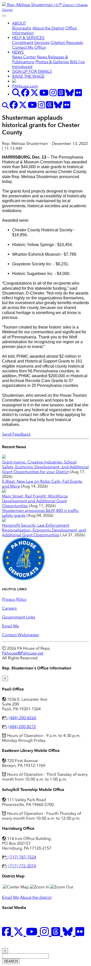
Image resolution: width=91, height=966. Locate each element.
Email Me (10, 626)
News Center (24, 57)
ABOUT (19, 23)
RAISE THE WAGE (28, 76)
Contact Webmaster (20, 634)
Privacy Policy (14, 599)
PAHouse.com (25, 86)
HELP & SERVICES (28, 37)
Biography (21, 28)
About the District (48, 28)
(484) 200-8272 (22, 726)
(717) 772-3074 (22, 866)
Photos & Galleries (52, 61)
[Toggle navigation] (4, 15)
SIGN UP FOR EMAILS (32, 71)
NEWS (18, 52)
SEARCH (11, 961)
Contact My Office (29, 47)
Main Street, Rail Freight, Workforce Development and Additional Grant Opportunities (35, 501)
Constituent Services (31, 42)
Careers (9, 608)
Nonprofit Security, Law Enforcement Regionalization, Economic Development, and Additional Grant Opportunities (44, 530)
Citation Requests (67, 42)
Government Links (18, 617)
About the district (36, 897)
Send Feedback (16, 434)
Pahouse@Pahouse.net (22, 653)
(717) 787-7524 (22, 857)
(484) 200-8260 (22, 717)
